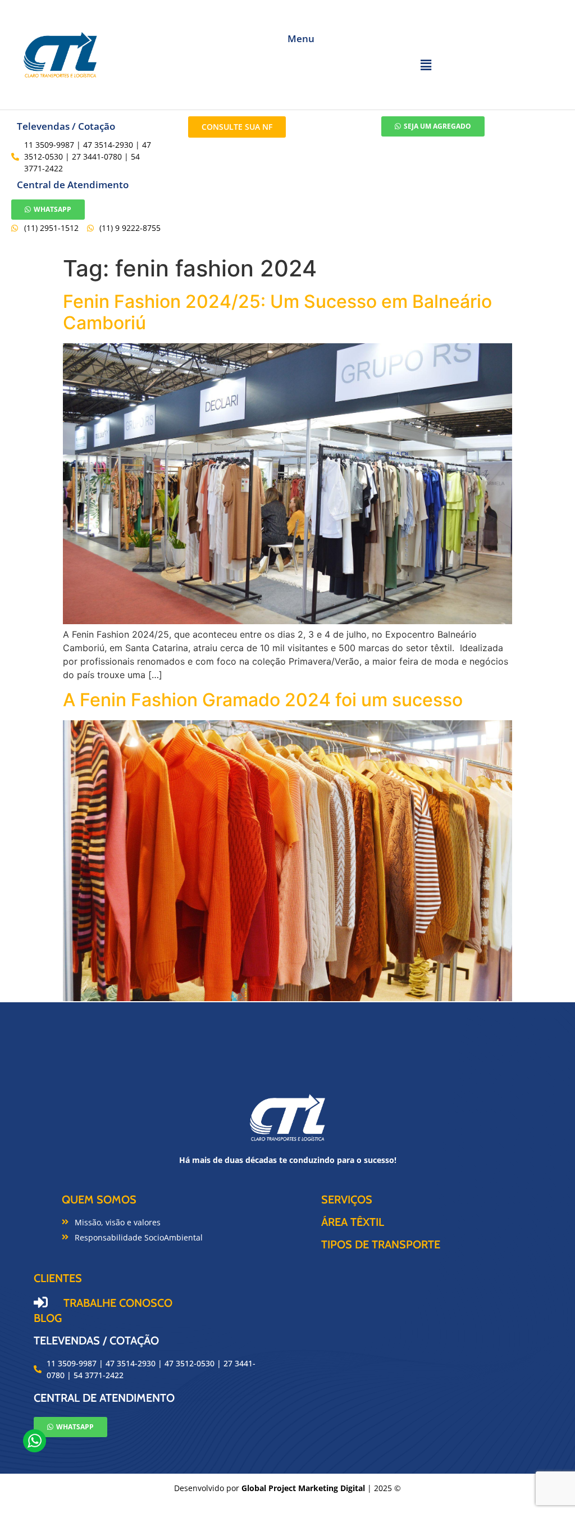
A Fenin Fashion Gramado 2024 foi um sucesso (263, 700)
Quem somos (99, 1199)
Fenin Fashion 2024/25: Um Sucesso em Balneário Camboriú (277, 312)
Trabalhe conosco (117, 1303)
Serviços (346, 1199)
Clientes (58, 1278)
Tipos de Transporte (380, 1244)
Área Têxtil (352, 1222)
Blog (48, 1318)
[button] (426, 64)
